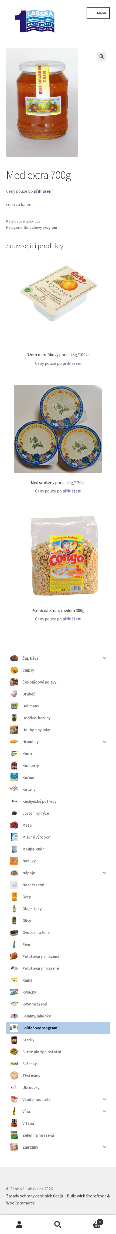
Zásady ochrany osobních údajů (34, 1195)
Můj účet (19, 1225)
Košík (89, 1220)
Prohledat (58, 1225)
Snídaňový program (40, 227)
